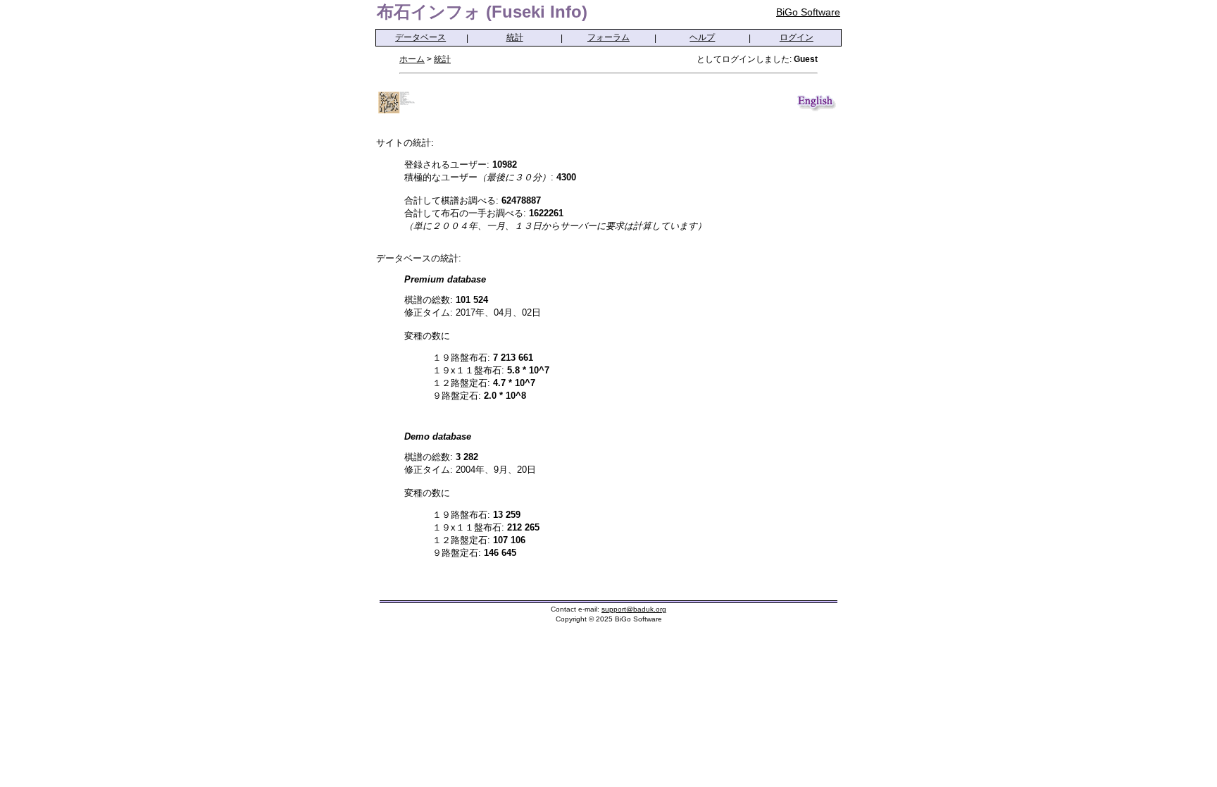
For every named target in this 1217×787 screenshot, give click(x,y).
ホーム (412, 59)
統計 (514, 37)
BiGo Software (808, 12)
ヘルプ (702, 37)
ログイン (796, 37)
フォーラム (608, 37)
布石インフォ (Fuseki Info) (482, 11)
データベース (420, 37)
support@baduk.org (633, 609)
